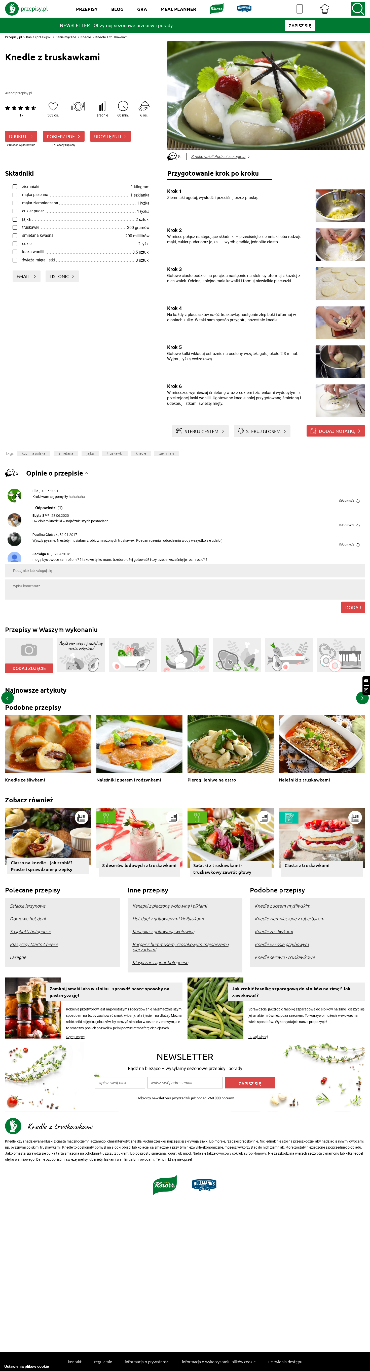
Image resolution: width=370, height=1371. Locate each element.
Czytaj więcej (75, 1037)
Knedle (86, 37)
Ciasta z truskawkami (307, 865)
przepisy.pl (23, 93)
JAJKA (90, 453)
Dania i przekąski (38, 37)
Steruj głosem (263, 431)
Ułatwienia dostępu (285, 1361)
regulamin (103, 1361)
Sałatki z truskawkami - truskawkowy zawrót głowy (222, 868)
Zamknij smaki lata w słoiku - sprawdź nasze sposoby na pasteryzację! (109, 992)
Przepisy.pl (13, 37)
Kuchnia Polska (33, 453)
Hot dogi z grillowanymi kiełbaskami (168, 918)
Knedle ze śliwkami (25, 779)
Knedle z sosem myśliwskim (282, 905)
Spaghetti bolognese (30, 931)
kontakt (75, 1361)
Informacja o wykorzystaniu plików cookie (219, 1361)
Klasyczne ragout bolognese (160, 962)
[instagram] (366, 690)
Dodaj (353, 607)
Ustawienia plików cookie (26, 1366)
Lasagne (18, 957)
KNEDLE (141, 453)
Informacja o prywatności (147, 1361)
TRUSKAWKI (115, 453)
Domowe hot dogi (28, 918)
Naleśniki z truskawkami (304, 779)
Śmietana (66, 453)
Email (24, 276)
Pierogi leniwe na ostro (212, 779)
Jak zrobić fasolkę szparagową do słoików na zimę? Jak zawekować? (291, 992)
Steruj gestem (201, 431)
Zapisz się (250, 1083)
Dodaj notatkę (337, 431)
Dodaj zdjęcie (29, 668)
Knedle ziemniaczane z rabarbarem (289, 918)
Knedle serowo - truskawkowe (285, 957)
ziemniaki (166, 453)
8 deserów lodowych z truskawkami (139, 865)
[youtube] (366, 681)
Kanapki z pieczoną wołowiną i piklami (169, 905)
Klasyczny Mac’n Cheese (34, 944)
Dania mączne (66, 37)
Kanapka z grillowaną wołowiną (163, 931)
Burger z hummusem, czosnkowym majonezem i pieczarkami (180, 947)
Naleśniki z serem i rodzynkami (128, 779)
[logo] (26, 9)
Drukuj (18, 136)
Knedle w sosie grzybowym (282, 944)
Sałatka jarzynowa (27, 905)
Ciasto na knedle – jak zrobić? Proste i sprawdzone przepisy (41, 865)
